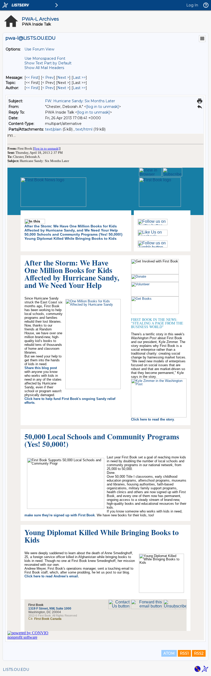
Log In (192, 5)
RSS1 (184, 653)
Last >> (79, 77)
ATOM (169, 653)
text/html (83, 129)
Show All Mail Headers (44, 67)
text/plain (53, 129)
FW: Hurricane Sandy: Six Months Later (80, 101)
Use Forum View (39, 49)
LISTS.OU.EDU (16, 669)
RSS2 (199, 653)
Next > (63, 77)
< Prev (48, 77)
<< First (32, 77)
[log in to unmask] (102, 106)
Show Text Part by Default (48, 63)
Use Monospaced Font (44, 58)
